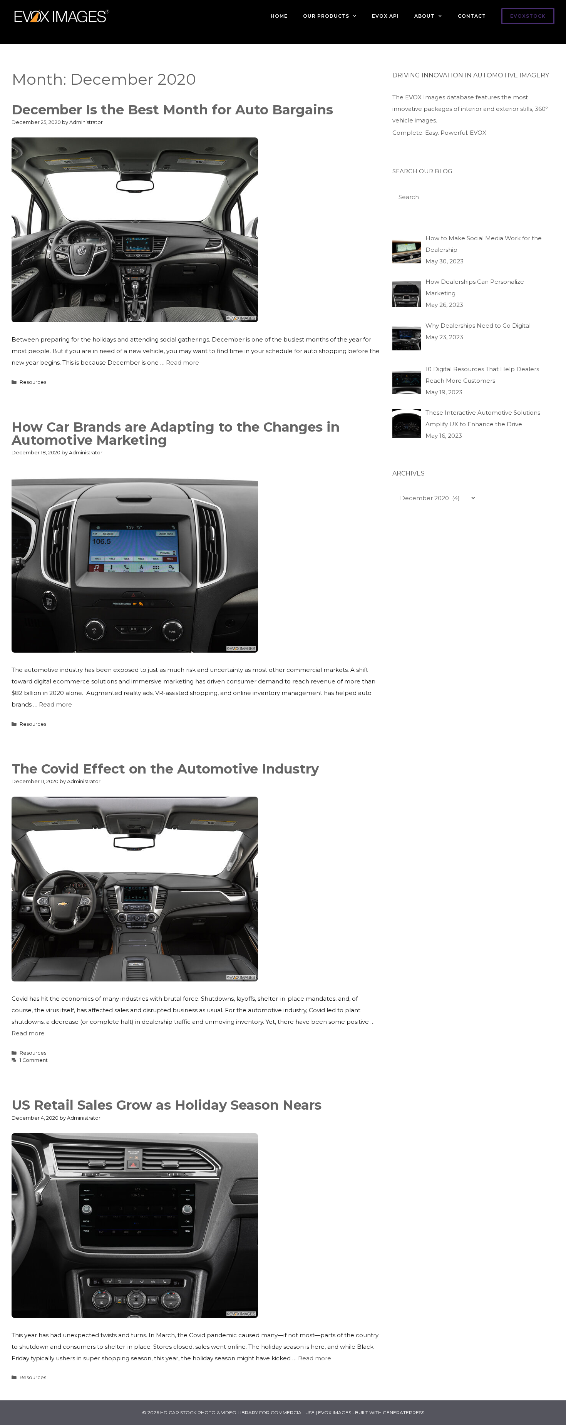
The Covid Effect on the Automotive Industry (165, 769)
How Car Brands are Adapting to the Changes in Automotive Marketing (176, 433)
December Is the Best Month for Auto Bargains (172, 110)
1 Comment (34, 1060)
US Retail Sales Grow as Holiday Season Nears (167, 1105)
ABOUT (424, 16)
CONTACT (472, 16)
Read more (182, 362)
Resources (33, 382)
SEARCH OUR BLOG (422, 171)
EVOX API (385, 16)
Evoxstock (528, 16)
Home (279, 16)
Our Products (326, 16)
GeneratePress (403, 1412)
